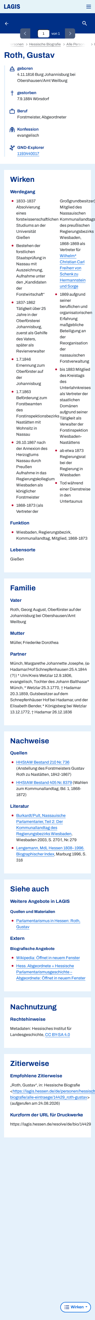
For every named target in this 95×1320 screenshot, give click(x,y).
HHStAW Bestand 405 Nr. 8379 (44, 782)
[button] (88, 6)
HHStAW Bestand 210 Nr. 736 (42, 762)
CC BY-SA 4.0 (57, 1034)
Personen (16, 44)
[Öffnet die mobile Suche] (84, 23)
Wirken (77, 1307)
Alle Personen (77, 44)
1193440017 (28, 153)
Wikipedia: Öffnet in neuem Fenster (48, 958)
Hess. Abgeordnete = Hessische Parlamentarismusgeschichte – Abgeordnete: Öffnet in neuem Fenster (50, 972)
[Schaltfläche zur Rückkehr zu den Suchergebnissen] (7, 23)
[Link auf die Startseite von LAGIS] (29, 6)
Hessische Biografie (45, 44)
